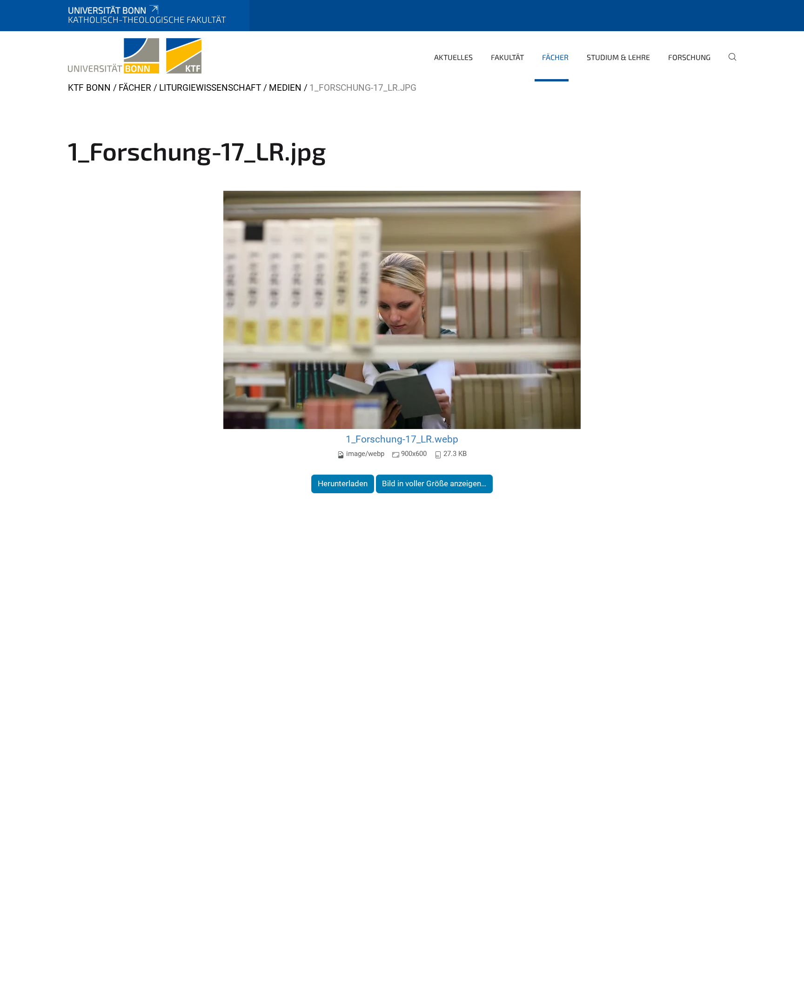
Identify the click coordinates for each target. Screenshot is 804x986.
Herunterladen (343, 483)
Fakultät (507, 57)
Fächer (555, 57)
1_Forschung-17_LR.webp (402, 439)
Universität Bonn (107, 10)
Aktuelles (453, 57)
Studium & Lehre (618, 57)
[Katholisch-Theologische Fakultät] (134, 56)
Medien (285, 87)
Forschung (689, 57)
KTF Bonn (89, 87)
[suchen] (728, 63)
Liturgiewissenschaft (210, 87)
